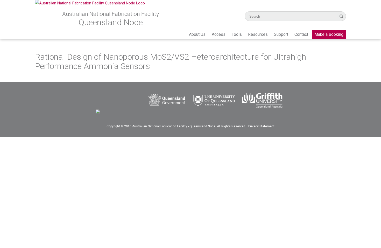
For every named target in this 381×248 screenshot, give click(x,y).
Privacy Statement (261, 126)
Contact (301, 34)
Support (281, 34)
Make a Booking (328, 34)
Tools (237, 34)
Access (218, 34)
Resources (258, 34)
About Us (197, 34)
